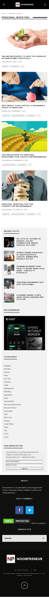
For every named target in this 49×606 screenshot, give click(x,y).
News (6, 398)
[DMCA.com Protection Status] (17, 523)
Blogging (7, 366)
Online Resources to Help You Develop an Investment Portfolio (24, 57)
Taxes (6, 427)
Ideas (6, 375)
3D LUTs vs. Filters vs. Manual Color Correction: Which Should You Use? (29, 242)
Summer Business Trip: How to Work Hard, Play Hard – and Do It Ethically (31, 269)
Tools (6, 434)
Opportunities (9, 401)
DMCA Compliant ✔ (39, 523)
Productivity (8, 411)
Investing (6, 115)
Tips (5, 430)
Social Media (8, 424)
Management (9, 388)
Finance (5, 66)
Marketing (7, 392)
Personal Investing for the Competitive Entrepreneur (17, 205)
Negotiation (8, 395)
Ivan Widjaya (7, 62)
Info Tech (7, 379)
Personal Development (12, 405)
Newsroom (6, 111)
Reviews (7, 421)
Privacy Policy (22, 570)
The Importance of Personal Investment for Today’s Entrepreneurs (24, 156)
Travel (6, 437)
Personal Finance (18, 115)
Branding (7, 369)
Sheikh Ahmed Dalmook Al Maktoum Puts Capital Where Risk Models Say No (30, 256)
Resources (8, 417)
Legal (6, 385)
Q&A (5, 414)
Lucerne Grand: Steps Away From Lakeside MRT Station (30, 297)
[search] (43, 538)
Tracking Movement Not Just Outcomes (30, 283)
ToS (35, 570)
